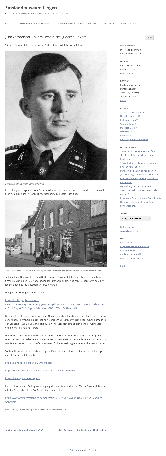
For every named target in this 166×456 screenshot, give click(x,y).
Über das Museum (129, 116)
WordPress (89, 450)
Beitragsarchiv (127, 226)
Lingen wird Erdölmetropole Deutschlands (140, 198)
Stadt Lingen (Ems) (129, 242)
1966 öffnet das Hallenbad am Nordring (139, 162)
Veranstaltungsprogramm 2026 (34, 23)
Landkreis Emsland (129, 250)
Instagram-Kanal (128, 120)
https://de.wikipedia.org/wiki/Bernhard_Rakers (30, 362)
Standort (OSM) (127, 127)
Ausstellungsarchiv (129, 230)
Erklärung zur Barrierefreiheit (120, 23)
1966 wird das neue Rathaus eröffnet (137, 151)
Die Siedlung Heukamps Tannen (135, 186)
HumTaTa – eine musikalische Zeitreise (77, 23)
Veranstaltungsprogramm (132, 112)
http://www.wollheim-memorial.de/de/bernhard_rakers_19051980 (40, 370)
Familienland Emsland (130, 258)
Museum (49, 409)
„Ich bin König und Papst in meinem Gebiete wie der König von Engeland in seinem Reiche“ (139, 178)
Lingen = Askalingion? (130, 166)
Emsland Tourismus (129, 254)
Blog (7, 23)
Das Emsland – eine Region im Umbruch (83, 430)
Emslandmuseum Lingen (31, 8)
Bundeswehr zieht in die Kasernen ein (138, 170)
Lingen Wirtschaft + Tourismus (134, 246)
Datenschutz (126, 131)
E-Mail (123, 100)
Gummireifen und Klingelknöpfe (24, 430)
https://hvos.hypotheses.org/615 (22, 378)
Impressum (125, 135)
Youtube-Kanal (127, 123)
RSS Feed (124, 265)
